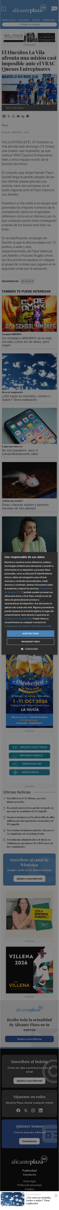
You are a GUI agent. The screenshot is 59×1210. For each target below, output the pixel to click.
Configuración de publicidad (18, 618)
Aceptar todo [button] (30, 633)
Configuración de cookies (17, 626)
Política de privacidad (40, 626)
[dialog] (29, 603)
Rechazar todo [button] (30, 641)
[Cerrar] (56, 1195)
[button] (29, 649)
